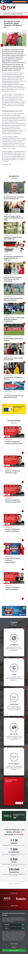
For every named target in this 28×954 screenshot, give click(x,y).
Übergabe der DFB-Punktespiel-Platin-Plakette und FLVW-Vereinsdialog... (13, 279)
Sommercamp (14, 704)
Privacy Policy (14, 943)
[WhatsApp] (4, 30)
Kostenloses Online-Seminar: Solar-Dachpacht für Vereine (14, 396)
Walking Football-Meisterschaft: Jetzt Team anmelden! (13, 299)
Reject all (14, 947)
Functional (6, 924)
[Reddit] (15, 30)
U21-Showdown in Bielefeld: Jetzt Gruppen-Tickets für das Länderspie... (13, 258)
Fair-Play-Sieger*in (14, 763)
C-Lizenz (14, 674)
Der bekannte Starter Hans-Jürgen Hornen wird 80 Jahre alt (14, 197)
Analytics (6, 928)
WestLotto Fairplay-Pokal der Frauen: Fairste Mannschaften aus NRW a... (14, 217)
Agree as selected (14, 950)
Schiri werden (14, 734)
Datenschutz (17, 883)
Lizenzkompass (14, 644)
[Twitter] (11, 30)
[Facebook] (8, 30)
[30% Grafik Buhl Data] (14, 2)
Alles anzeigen (14, 178)
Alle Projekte (19, 803)
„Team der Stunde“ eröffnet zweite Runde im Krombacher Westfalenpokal (14, 319)
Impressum (11, 883)
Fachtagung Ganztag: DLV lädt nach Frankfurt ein (13, 238)
